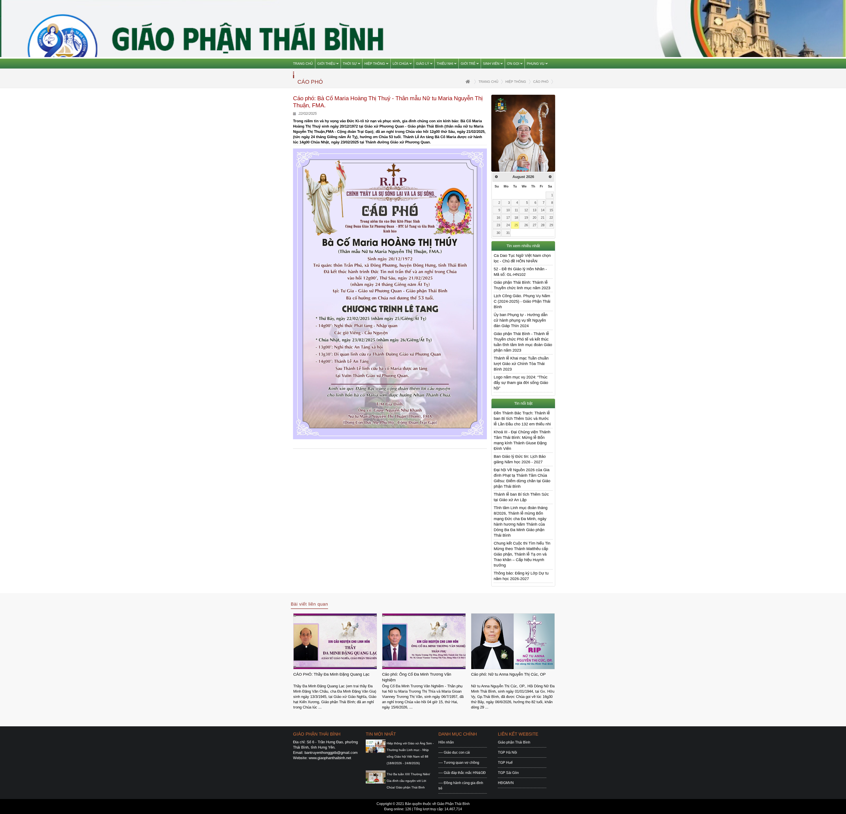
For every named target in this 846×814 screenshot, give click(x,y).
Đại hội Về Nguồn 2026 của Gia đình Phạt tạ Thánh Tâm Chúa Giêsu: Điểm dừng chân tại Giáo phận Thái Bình (522, 478)
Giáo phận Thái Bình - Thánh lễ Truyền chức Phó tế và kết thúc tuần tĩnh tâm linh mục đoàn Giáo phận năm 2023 (523, 342)
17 (508, 217)
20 (534, 217)
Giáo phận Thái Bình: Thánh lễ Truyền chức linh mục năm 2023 (522, 285)
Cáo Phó (541, 81)
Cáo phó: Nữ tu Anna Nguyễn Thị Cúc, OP (419, 674)
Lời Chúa (400, 63)
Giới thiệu (326, 63)
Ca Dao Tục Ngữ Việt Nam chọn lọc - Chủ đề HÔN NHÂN (522, 258)
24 (508, 225)
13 (534, 210)
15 (551, 210)
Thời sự (350, 63)
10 (508, 210)
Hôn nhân (446, 742)
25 (516, 225)
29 (551, 225)
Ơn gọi (513, 63)
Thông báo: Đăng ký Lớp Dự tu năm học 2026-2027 (521, 576)
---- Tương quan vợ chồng (458, 762)
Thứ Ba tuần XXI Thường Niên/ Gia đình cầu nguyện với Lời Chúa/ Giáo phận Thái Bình (408, 780)
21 (542, 217)
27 (534, 225)
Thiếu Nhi (445, 63)
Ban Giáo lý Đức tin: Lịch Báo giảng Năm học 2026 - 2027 (520, 459)
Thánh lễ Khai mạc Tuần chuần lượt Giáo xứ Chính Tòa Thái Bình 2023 (521, 363)
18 (516, 217)
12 (526, 210)
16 (498, 217)
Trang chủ (303, 63)
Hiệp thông (374, 63)
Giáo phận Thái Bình (514, 742)
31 (508, 233)
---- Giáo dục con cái (454, 752)
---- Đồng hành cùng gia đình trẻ (460, 785)
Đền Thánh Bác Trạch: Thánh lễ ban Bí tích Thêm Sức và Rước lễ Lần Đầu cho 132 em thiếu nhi (522, 418)
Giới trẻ (468, 63)
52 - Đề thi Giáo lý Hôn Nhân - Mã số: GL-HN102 (520, 272)
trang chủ (488, 81)
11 (516, 210)
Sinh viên (491, 63)
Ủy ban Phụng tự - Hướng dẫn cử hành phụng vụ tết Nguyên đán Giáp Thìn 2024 (520, 320)
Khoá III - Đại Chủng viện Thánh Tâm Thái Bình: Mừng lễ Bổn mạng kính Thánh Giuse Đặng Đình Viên (522, 440)
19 (526, 217)
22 (551, 217)
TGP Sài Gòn (508, 773)
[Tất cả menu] (294, 73)
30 (498, 233)
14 (542, 210)
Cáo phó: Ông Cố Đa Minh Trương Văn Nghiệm (327, 677)
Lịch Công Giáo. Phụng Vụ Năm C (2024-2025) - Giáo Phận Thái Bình (522, 301)
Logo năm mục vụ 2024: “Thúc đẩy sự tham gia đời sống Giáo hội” (521, 382)
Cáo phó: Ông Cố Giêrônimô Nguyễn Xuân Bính (508, 677)
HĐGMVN (506, 783)
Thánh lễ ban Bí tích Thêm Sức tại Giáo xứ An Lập (521, 497)
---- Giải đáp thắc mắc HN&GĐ (462, 773)
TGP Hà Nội (507, 752)
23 (498, 225)
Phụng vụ (535, 63)
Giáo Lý (422, 63)
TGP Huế (505, 762)
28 (542, 225)
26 (526, 225)
